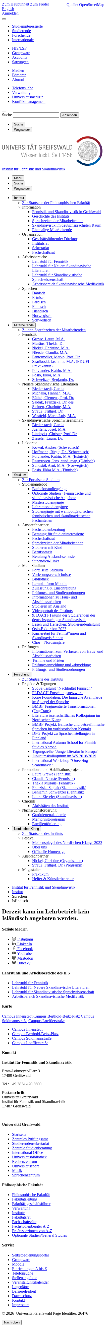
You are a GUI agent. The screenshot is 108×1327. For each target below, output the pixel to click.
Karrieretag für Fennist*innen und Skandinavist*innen (59, 635)
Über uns (39, 847)
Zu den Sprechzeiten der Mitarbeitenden (54, 330)
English (8, 9)
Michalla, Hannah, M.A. (51, 393)
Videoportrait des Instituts (52, 611)
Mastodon (24, 958)
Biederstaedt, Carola (48, 388)
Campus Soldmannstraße (31, 1038)
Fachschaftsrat (43, 252)
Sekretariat (40, 248)
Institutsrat (40, 243)
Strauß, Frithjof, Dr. (47, 411)
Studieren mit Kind (47, 547)
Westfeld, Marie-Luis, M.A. (54, 416)
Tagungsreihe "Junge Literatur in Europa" (65, 751)
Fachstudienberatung (48, 529)
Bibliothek (40, 579)
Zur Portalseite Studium (41, 480)
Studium (20, 475)
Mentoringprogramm (48, 819)
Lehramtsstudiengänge (50, 507)
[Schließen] (4, 19)
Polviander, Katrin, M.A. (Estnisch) (60, 456)
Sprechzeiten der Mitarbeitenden (57, 221)
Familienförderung (47, 824)
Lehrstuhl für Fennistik (50, 261)
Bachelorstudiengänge (49, 489)
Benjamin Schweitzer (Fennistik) (58, 792)
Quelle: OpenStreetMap (85, 5)
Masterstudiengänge (48, 502)
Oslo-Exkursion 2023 (49, 629)
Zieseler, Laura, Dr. (47, 438)
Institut (19, 198)
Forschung (21, 674)
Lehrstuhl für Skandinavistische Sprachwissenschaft (57, 277)
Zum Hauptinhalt (16, 4)
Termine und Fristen (48, 660)
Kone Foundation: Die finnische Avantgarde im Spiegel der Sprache (67, 699)
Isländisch (40, 311)
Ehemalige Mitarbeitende (52, 230)
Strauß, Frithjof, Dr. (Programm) (57, 865)
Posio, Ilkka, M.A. (47, 375)
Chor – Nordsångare (48, 642)
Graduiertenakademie (49, 815)
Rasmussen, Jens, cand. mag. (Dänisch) (63, 461)
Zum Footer (39, 4)
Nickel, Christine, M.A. (51, 348)
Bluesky (23, 963)
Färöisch (39, 302)
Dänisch (38, 293)
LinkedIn (24, 944)
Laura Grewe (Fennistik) (51, 774)
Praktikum (40, 874)
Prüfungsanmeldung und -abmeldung (61, 665)
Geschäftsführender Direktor (54, 239)
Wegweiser (22, 188)
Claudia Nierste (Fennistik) (53, 778)
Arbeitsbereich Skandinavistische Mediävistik (68, 284)
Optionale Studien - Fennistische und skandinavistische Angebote (61, 495)
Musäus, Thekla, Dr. (48, 343)
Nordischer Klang (26, 829)
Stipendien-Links (45, 561)
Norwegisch (41, 315)
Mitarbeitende (24, 325)
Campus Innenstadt (27, 1029)
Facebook (24, 949)
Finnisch (39, 306)
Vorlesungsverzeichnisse (51, 574)
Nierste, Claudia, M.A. (50, 352)
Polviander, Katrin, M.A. (52, 370)
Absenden (69, 115)
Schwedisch (41, 320)
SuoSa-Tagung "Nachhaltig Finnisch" (62, 688)
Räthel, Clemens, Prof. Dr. (53, 397)
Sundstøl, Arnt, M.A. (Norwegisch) (60, 465)
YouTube (24, 953)
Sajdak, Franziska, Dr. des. (53, 402)
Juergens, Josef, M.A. (49, 429)
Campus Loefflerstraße (30, 1043)
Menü (18, 178)
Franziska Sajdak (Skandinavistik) (59, 787)
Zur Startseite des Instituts (42, 679)
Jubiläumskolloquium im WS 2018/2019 (64, 756)
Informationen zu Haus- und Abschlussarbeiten (54, 599)
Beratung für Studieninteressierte (58, 534)
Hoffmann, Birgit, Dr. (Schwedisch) (60, 452)
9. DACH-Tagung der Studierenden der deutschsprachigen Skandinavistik (63, 617)
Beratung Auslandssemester (54, 556)
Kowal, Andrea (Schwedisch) (55, 447)
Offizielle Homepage (48, 851)
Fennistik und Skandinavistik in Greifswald (66, 212)
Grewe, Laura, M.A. (48, 339)
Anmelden (10, 13)
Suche (7, 115)
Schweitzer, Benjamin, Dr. (53, 379)
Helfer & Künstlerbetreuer (53, 879)
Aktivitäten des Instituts (50, 806)
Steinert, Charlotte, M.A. (51, 407)
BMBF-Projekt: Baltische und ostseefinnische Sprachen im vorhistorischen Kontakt (68, 726)
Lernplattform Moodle (49, 583)
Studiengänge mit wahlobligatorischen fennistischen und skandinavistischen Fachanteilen (62, 515)
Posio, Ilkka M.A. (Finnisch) (55, 470)
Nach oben (12, 1322)
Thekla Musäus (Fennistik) (53, 783)
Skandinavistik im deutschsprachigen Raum (66, 225)
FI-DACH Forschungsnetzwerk (57, 693)
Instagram (24, 939)
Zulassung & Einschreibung (54, 588)
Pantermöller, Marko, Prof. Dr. (56, 357)
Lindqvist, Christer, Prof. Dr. (54, 434)
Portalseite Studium (47, 570)
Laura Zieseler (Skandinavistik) (57, 796)
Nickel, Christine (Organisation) (57, 860)
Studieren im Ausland (49, 606)
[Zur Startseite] (52, 164)
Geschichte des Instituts (50, 216)
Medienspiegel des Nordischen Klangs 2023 (67, 842)
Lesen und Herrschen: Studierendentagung (66, 624)
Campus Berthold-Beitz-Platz (35, 1034)
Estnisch (38, 297)
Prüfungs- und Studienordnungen (58, 592)
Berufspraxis (42, 552)
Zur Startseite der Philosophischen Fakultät (56, 203)
